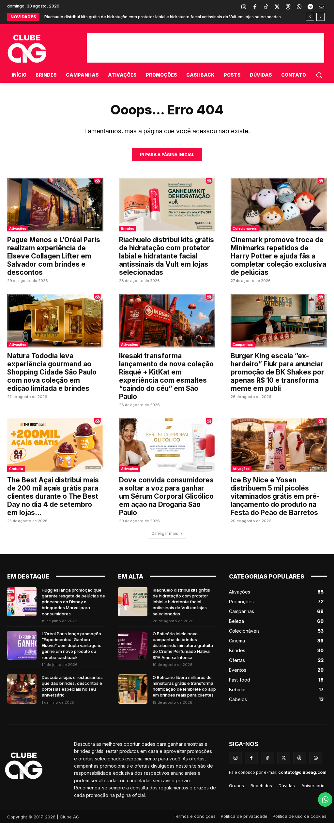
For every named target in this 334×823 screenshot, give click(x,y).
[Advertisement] (205, 48)
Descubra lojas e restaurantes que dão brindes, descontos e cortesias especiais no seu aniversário (72, 686)
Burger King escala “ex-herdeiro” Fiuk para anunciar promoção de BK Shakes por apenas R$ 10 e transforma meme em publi (277, 372)
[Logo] (40, 766)
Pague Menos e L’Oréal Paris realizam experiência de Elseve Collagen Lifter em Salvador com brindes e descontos (53, 256)
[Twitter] (276, 7)
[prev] (310, 17)
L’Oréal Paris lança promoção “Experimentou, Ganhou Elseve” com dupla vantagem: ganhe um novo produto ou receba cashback (71, 645)
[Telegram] (310, 7)
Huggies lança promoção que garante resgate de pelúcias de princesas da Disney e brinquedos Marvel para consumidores (73, 601)
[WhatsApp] (299, 7)
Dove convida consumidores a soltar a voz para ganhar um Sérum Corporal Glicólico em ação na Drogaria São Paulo (166, 496)
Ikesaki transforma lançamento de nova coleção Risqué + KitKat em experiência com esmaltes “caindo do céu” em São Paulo (166, 376)
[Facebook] (254, 7)
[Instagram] (243, 7)
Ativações (17, 228)
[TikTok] (265, 7)
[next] (320, 17)
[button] (319, 75)
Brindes (127, 228)
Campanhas (243, 344)
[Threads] (288, 7)
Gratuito (16, 469)
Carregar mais (164, 533)
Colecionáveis (245, 228)
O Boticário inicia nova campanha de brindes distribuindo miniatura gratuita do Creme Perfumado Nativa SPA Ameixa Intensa (183, 645)
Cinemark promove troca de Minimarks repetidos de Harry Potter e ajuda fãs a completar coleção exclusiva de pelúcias (278, 256)
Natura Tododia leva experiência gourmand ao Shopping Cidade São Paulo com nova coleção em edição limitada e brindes (52, 372)
